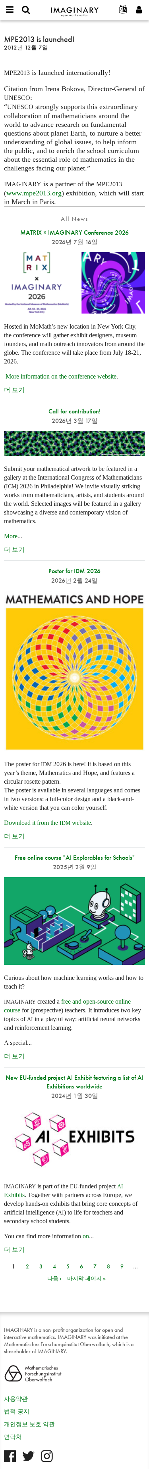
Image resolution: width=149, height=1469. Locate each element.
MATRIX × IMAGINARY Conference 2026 (74, 232)
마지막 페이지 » (86, 1278)
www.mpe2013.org (34, 193)
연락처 (13, 1436)
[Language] (123, 10)
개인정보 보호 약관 (29, 1424)
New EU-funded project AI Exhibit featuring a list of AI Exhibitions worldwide (74, 1081)
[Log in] (139, 10)
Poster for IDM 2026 (74, 571)
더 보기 (14, 390)
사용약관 (16, 1398)
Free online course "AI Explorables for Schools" (75, 857)
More (10, 536)
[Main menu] (10, 10)
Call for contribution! (74, 411)
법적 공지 (16, 1411)
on (86, 1236)
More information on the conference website (61, 376)
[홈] (75, 8)
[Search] (26, 10)
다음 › (54, 1278)
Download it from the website (47, 822)
